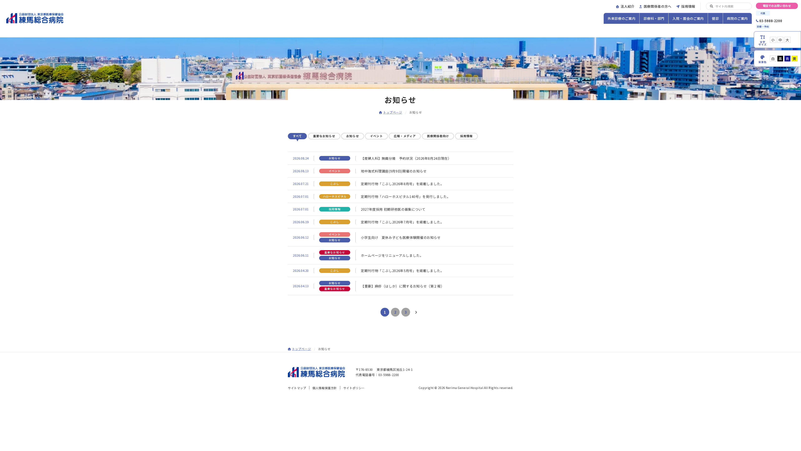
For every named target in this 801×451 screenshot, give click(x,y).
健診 (715, 18)
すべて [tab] (297, 136)
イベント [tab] (376, 136)
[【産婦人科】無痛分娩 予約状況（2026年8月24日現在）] (400, 158)
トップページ (392, 112)
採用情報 (688, 6)
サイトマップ (297, 387)
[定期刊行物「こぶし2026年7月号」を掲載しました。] (400, 222)
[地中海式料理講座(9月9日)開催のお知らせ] (400, 171)
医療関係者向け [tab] (438, 136)
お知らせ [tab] (352, 136)
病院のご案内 (737, 18)
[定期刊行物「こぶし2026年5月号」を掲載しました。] (400, 270)
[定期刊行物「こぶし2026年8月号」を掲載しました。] (400, 183)
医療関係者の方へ (657, 6)
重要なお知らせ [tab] (324, 136)
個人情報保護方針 (324, 387)
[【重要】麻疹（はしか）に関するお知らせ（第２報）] (400, 286)
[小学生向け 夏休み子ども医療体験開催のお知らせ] (400, 237)
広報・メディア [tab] (405, 136)
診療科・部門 (654, 18)
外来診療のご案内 (621, 18)
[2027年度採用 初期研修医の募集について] (400, 209)
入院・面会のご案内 (688, 18)
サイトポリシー (354, 387)
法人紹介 (628, 6)
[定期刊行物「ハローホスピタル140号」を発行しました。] (400, 196)
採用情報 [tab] (466, 136)
